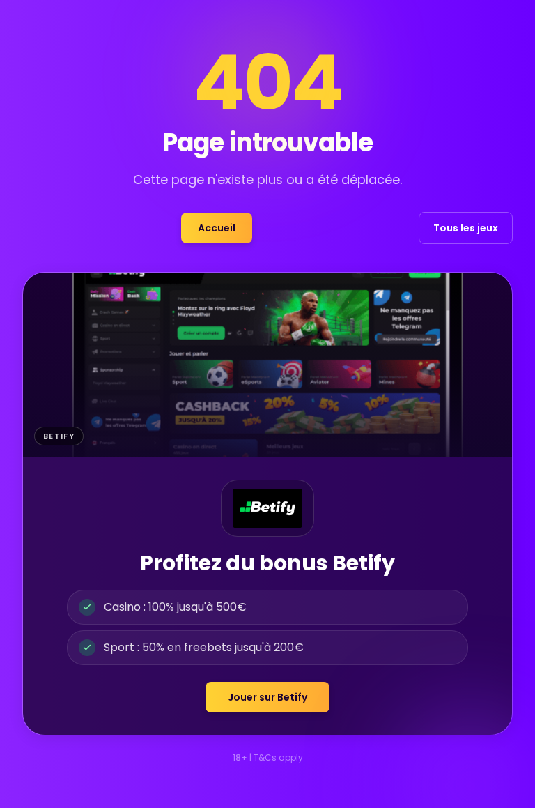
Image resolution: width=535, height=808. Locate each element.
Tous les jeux (465, 228)
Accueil (216, 228)
